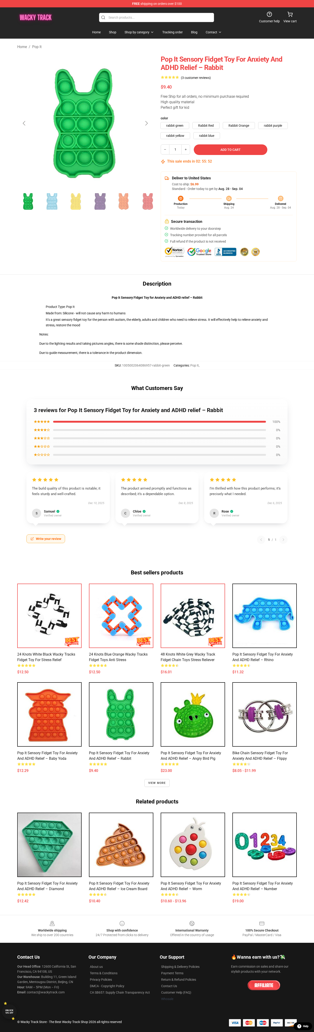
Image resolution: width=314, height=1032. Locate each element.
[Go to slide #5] (124, 201)
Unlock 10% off (9, 1011)
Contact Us (169, 986)
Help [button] (305, 1026)
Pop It (37, 47)
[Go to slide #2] (52, 201)
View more (157, 783)
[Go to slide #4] (100, 201)
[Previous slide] (24, 123)
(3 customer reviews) (196, 78)
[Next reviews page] (283, 540)
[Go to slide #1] (28, 201)
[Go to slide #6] (148, 201)
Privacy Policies (101, 979)
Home (22, 47)
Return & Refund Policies (178, 979)
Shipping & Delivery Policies (180, 967)
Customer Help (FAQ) (176, 992)
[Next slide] (146, 123)
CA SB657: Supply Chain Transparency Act (120, 992)
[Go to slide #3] (76, 201)
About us (96, 967)
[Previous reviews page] (261, 540)
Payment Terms (172, 973)
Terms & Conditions (103, 973)
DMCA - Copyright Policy (107, 986)
